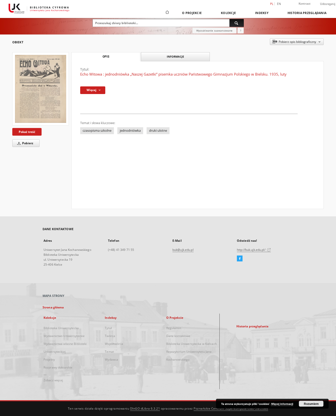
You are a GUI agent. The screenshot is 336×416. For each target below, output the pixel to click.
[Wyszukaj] (236, 23)
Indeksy (261, 13)
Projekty (49, 359)
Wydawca (111, 359)
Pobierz (27, 143)
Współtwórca (114, 344)
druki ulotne (158, 130)
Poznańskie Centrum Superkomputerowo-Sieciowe (231, 408)
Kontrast (305, 3)
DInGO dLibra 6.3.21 (145, 408)
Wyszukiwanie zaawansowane (214, 30)
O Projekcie (192, 13)
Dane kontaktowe (178, 336)
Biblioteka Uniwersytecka (61, 328)
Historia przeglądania (307, 13)
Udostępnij (328, 4)
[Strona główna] (166, 12)
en (279, 3)
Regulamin (173, 328)
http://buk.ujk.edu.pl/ (251, 250)
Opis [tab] (106, 56)
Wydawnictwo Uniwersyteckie (64, 336)
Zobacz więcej (53, 380)
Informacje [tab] (175, 56)
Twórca (110, 336)
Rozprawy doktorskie (58, 367)
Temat (109, 352)
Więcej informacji (282, 404)
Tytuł (108, 328)
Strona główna (53, 307)
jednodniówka (130, 130)
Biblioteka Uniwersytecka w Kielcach (191, 344)
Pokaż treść (27, 132)
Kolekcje (228, 13)
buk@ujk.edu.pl (183, 250)
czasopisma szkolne (97, 130)
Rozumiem (311, 403)
